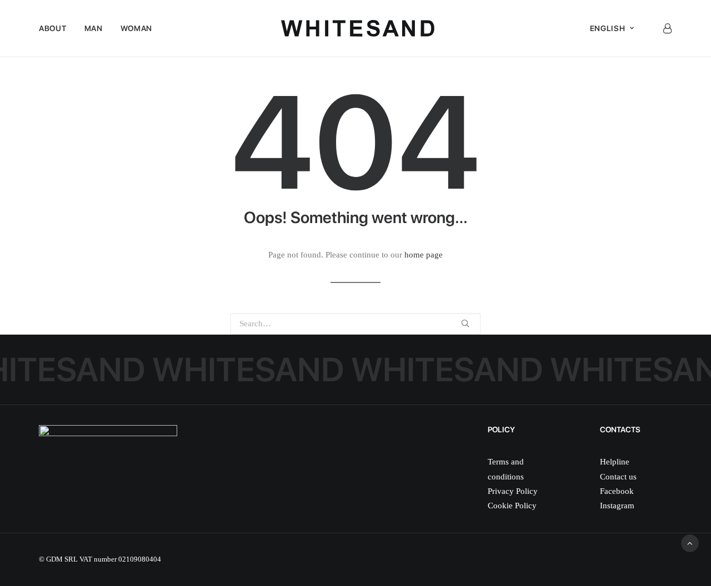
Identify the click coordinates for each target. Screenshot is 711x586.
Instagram (617, 505)
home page (423, 254)
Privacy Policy (513, 491)
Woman (137, 28)
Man (93, 28)
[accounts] (667, 28)
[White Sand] (358, 28)
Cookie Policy (512, 505)
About (53, 28)
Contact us (618, 476)
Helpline (614, 461)
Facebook (617, 491)
